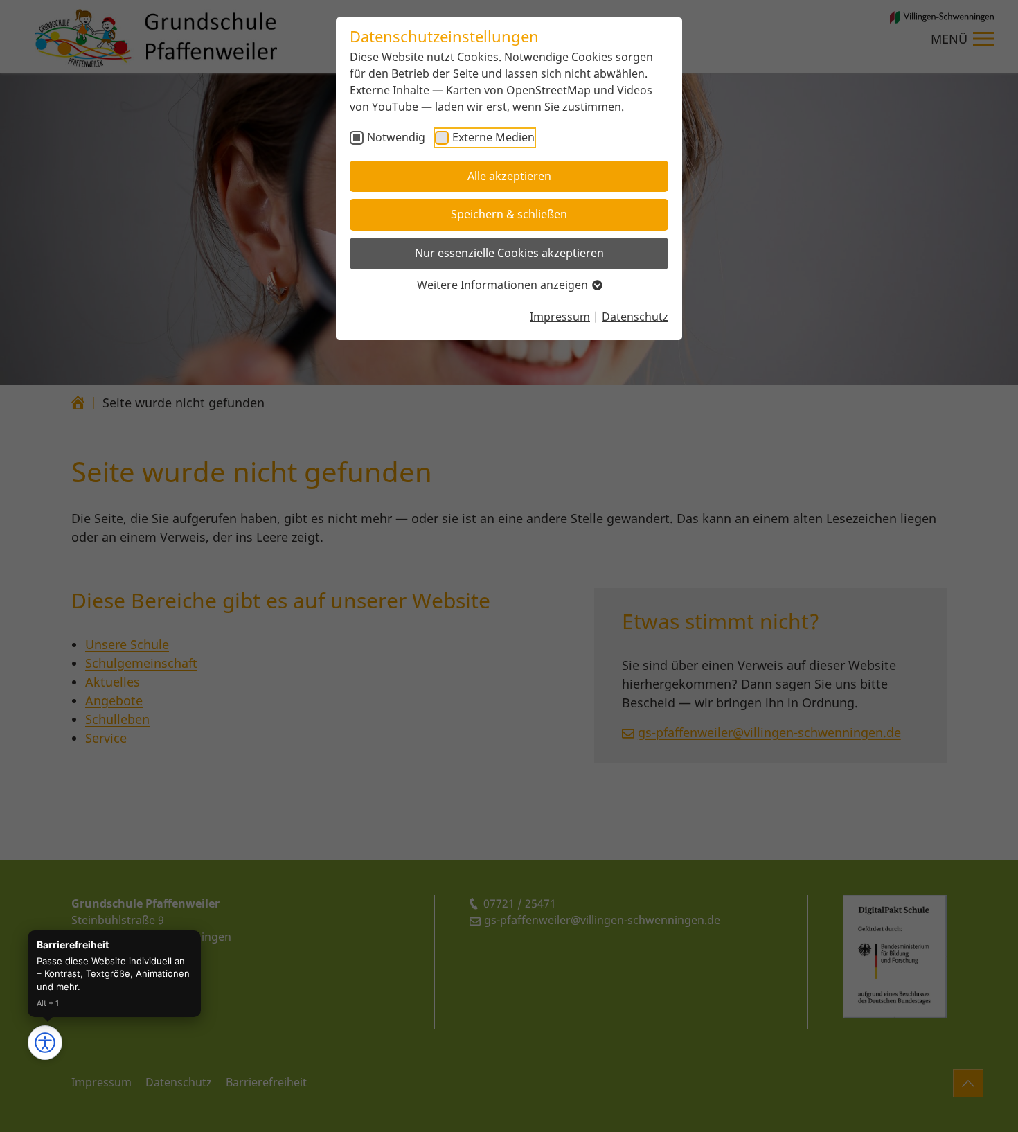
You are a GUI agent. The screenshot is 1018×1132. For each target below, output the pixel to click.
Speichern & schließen (509, 214)
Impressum (560, 316)
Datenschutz (635, 316)
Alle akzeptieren (509, 176)
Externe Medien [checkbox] (493, 137)
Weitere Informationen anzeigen (504, 284)
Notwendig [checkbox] (396, 137)
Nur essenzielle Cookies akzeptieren (509, 252)
